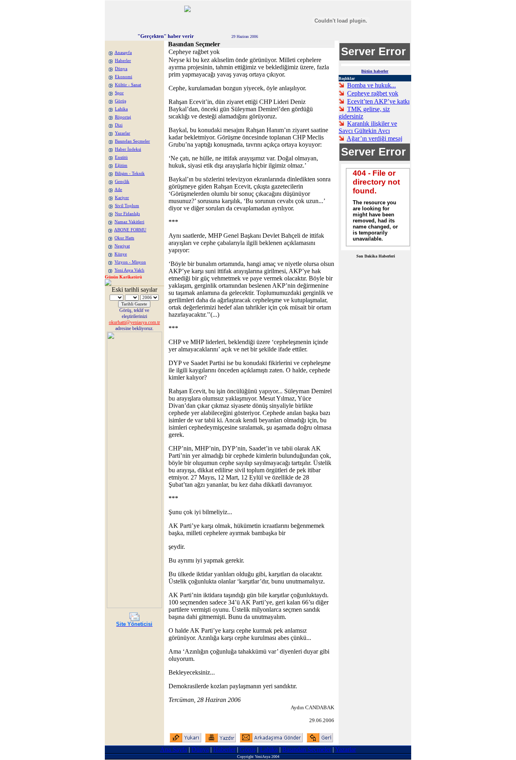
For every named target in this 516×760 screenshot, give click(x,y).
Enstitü (121, 157)
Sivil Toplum (127, 205)
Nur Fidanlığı (127, 214)
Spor (119, 93)
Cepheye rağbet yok (372, 93)
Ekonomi (123, 77)
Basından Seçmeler (132, 141)
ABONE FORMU (130, 230)
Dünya (121, 68)
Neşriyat (122, 246)
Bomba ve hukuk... (371, 85)
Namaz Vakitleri (129, 222)
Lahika (121, 109)
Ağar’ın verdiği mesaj (374, 138)
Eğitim (121, 165)
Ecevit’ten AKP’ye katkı (378, 101)
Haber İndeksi (128, 149)
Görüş (120, 101)
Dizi (119, 125)
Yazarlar (122, 133)
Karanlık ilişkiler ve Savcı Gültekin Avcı (368, 127)
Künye (120, 254)
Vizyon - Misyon (130, 262)
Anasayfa (123, 52)
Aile (118, 189)
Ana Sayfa (173, 749)
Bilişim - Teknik (130, 173)
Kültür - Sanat (128, 85)
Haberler (123, 60)
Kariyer (122, 197)
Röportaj (123, 117)
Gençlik (122, 181)
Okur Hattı (124, 238)
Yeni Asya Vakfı (129, 270)
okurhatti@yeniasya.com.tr (134, 322)
